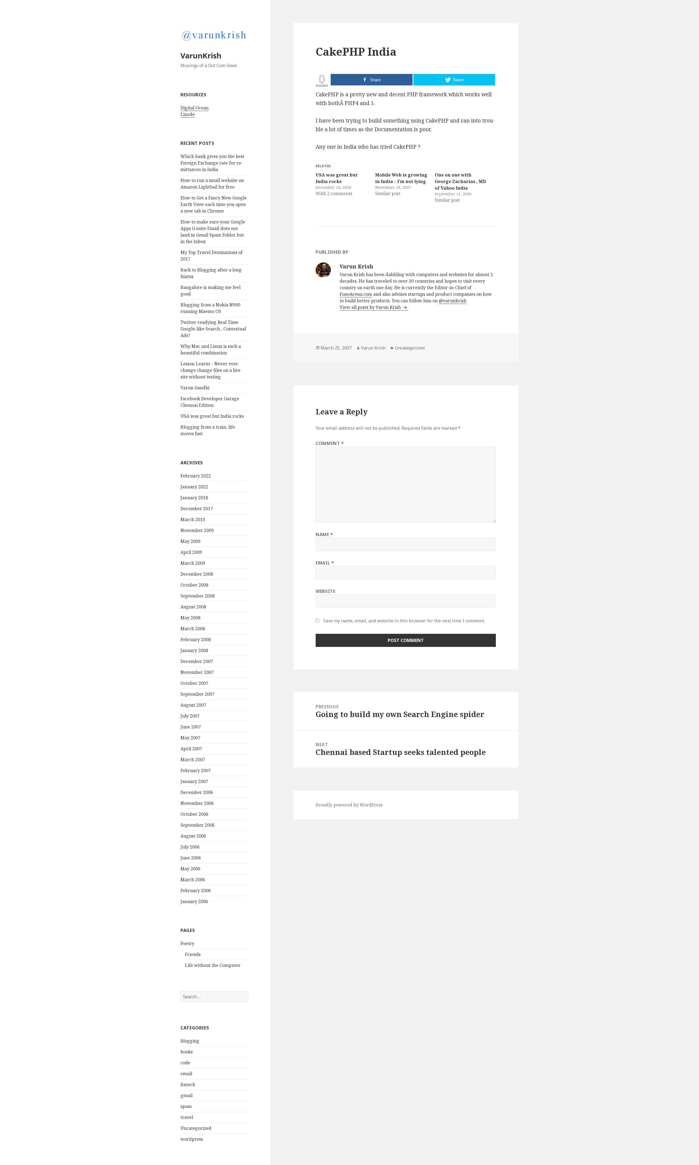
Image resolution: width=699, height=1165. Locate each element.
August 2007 (193, 705)
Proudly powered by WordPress (349, 805)
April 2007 (191, 749)
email (186, 1074)
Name (324, 534)
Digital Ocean (194, 108)
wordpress (191, 1139)
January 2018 (194, 498)
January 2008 (194, 650)
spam (186, 1106)
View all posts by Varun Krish (371, 307)
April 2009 (191, 552)
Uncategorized (195, 1128)
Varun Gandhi (194, 388)
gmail (186, 1095)
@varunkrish (452, 301)
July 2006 (190, 847)
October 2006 (194, 814)
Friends (193, 954)
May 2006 (190, 869)
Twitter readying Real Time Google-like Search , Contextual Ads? (213, 328)
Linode (187, 114)
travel (186, 1117)
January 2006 (194, 901)
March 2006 (192, 880)
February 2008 (195, 640)
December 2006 (196, 792)
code (185, 1063)
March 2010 (192, 519)
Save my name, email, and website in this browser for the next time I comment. (404, 621)
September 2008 (197, 596)
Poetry (187, 943)
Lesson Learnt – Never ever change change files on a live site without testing (210, 370)
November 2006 (197, 803)
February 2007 (195, 770)
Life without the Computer (213, 965)
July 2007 (190, 716)
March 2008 (192, 629)
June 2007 (190, 727)
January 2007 (194, 781)
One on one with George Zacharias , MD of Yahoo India (460, 181)
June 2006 (190, 858)
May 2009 (190, 541)
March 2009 (192, 563)
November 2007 (197, 672)
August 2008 (193, 607)
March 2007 (192, 760)
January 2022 (194, 487)
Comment (330, 443)
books (186, 1052)
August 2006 (193, 836)
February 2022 (195, 476)
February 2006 (195, 891)
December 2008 (196, 574)
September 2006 (197, 825)
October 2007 (194, 683)
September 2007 (197, 694)
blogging (189, 1041)
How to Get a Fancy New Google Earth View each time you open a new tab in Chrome (213, 204)
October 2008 (194, 585)
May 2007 (190, 738)
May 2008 (190, 618)
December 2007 (196, 661)
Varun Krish (373, 348)
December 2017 (196, 509)
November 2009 (197, 530)
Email (325, 563)
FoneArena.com (356, 294)
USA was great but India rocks (212, 416)
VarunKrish (200, 55)
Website (325, 591)
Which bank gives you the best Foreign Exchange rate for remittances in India (212, 162)
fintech (187, 1085)
